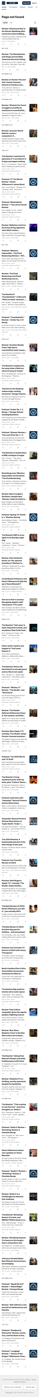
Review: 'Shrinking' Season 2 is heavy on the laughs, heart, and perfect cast (14, 1240)
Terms (33, 1379)
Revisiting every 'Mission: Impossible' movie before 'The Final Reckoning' (13, 475)
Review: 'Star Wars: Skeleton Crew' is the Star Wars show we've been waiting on (13, 1033)
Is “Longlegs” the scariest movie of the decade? (13, 1360)
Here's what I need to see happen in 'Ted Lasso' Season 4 (13, 648)
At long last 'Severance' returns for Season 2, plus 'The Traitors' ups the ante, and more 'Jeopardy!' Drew (13, 786)
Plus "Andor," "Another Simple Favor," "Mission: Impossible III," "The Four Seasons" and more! (14, 303)
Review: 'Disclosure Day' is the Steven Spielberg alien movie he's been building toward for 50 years (13, 31)
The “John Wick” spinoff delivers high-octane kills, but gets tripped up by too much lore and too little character (14, 234)
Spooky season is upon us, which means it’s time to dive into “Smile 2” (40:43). (14, 1180)
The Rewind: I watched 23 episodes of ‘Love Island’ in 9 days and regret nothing (14, 159)
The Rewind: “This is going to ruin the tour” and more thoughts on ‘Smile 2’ (14, 1107)
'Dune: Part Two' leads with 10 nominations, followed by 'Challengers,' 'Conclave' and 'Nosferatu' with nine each (13, 977)
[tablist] (7, 22)
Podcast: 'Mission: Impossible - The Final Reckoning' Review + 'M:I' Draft (13, 253)
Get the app (30, 1387)
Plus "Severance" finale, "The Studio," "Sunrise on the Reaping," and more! (12, 634)
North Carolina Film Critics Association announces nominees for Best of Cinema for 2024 (14, 971)
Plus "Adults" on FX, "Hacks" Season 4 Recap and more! (12, 211)
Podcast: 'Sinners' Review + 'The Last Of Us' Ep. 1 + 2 (14, 433)
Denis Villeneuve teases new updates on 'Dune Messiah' (13, 1153)
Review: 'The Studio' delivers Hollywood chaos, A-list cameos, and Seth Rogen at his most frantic (14, 713)
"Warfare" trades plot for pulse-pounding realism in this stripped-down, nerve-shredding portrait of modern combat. (14, 567)
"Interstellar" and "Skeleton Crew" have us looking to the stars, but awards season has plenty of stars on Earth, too (12, 996)
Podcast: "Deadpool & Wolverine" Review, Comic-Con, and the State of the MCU (14, 1333)
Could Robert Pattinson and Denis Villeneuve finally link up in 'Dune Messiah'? (14, 581)
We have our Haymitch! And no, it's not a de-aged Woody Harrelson (13, 398)
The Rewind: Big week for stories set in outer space (13, 990)
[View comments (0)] (11, 44)
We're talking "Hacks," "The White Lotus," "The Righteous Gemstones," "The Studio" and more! (14, 521)
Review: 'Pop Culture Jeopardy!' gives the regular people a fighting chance (14, 1012)
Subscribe (26, 3)
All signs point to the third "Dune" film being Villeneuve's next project (14, 1159)
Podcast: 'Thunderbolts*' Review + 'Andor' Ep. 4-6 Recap (13, 320)
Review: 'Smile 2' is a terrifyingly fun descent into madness (12, 1196)
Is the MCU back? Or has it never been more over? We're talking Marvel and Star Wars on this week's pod (14, 326)
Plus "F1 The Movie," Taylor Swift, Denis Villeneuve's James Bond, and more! (14, 165)
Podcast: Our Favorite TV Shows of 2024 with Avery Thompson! (14, 950)
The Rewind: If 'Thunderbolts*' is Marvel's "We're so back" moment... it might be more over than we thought (14, 297)
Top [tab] (11, 23)
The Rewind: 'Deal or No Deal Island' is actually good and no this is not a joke (14, 669)
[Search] (35, 22)
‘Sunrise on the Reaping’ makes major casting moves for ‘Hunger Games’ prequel (14, 391)
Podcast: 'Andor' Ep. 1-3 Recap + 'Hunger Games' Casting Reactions (13, 412)
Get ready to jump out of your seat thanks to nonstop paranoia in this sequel (14, 1203)
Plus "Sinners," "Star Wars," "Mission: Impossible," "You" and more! (14, 459)
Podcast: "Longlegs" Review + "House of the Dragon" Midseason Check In (14, 1354)
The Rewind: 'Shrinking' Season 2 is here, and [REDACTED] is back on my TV (14, 1217)
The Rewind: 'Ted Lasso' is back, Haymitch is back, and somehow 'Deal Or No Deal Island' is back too (14, 628)
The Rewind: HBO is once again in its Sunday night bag (13, 537)
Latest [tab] (5, 23)
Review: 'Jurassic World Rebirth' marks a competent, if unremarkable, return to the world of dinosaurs (14, 133)
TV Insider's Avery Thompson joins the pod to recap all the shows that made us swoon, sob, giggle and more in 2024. (14, 957)
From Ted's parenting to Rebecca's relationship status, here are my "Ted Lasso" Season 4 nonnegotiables (14, 655)
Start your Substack (13, 1387)
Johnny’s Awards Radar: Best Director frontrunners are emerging (14, 1261)
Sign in (34, 3)
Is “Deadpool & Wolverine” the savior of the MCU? (13, 1339)
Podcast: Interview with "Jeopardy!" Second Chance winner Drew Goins (14, 800)
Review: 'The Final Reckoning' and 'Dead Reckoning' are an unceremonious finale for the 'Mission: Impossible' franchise (13, 276)
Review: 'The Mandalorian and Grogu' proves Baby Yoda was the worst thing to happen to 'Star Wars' (13, 57)
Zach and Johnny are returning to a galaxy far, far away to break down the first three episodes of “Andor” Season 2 (14, 418)
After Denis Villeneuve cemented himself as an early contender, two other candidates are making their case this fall (14, 1267)
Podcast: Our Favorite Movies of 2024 (12, 861)
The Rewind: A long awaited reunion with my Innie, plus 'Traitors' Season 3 (14, 780)
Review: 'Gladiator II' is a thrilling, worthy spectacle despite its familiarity (14, 1081)
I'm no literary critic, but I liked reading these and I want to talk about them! (13, 936)
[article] (19, 36)
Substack (9, 1392)
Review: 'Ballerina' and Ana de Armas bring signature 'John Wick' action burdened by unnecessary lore (14, 228)
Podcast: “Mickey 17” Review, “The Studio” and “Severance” (13, 690)
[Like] (3, 69)
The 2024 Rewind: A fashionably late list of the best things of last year (13, 842)
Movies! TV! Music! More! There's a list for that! (14, 848)
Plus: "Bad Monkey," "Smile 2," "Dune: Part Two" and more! (13, 1224)
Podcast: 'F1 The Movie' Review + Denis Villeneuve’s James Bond (13, 181)
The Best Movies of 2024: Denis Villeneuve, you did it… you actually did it (13, 908)
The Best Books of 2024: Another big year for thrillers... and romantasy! (13, 929)
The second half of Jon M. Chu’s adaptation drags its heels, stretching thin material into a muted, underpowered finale (13, 114)
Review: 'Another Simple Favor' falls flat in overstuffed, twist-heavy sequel (13, 347)
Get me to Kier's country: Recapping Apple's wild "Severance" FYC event (13, 602)
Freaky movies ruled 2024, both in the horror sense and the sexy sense (14, 915)
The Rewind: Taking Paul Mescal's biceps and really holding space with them (13, 1058)
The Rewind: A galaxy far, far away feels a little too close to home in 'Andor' (13, 368)
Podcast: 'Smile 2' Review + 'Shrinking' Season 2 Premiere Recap (14, 1130)
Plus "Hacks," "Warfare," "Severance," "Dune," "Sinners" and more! (13, 544)
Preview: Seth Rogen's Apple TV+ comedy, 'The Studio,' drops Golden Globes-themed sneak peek (14, 883)
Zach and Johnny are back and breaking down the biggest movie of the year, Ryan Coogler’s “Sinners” (14, 439)
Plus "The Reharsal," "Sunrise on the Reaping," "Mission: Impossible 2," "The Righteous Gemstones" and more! (14, 375)
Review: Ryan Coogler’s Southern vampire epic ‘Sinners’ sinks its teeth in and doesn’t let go (13, 496)
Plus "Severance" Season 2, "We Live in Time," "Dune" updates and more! (13, 1113)
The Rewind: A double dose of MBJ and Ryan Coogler (14, 454)
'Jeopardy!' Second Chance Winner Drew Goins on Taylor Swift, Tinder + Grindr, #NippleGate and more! (14, 821)
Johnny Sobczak (14, 171)
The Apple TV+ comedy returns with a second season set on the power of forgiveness (13, 1247)
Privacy (27, 1379)
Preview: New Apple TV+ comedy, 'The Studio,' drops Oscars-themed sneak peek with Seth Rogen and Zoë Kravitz (14, 734)
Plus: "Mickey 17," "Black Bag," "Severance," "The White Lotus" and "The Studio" (13, 676)
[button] (3, 7)
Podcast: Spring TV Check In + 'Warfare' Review (14, 516)
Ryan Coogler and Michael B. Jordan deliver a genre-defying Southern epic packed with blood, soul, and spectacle (14, 503)
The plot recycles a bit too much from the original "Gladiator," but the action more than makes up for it (14, 1088)
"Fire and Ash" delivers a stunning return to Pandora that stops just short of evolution (13, 89)
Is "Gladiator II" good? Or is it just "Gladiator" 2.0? (14, 1065)
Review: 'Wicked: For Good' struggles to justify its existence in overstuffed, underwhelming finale (14, 108)
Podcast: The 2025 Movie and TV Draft (13, 758)
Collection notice (20, 1382)
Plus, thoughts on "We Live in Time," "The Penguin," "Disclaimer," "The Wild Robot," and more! (13, 1136)
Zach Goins (11, 41)
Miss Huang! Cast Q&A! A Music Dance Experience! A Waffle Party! (14, 608)
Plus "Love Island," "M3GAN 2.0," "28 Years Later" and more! (14, 188)
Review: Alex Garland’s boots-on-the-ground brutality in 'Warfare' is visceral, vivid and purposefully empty (12, 560)
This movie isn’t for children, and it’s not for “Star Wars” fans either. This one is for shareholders (14, 63)
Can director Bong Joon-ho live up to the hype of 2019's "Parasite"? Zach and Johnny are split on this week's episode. (13, 696)
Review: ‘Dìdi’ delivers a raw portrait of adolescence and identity (14, 1307)
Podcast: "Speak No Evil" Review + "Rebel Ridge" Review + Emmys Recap (13, 1286)
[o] (33, 690)
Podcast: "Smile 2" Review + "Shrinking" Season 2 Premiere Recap (14, 1173)
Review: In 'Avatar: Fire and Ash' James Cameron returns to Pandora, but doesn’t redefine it (14, 82)
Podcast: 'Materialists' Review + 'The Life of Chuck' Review (14, 204)
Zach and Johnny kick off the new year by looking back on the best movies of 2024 (14, 867)
